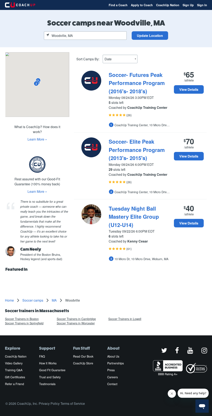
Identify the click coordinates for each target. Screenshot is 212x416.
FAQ (42, 356)
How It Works (48, 363)
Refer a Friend (14, 384)
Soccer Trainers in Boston (22, 319)
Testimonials (47, 384)
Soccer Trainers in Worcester (76, 323)
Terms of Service (72, 403)
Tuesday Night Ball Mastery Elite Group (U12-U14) (134, 217)
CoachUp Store (83, 363)
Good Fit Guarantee (52, 370)
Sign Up (188, 5)
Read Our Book (83, 356)
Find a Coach (118, 5)
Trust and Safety (50, 377)
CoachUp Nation (167, 5)
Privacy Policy (49, 403)
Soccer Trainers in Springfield (24, 323)
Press (111, 370)
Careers (112, 377)
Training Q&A (13, 370)
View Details (188, 89)
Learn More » (37, 139)
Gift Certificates (15, 377)
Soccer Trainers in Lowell (124, 319)
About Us (113, 356)
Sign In (202, 5)
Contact (112, 384)
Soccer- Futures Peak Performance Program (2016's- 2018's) (137, 83)
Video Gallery (14, 363)
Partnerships (115, 363)
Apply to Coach (142, 5)
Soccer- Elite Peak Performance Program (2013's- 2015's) (137, 150)
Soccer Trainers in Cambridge (76, 319)
